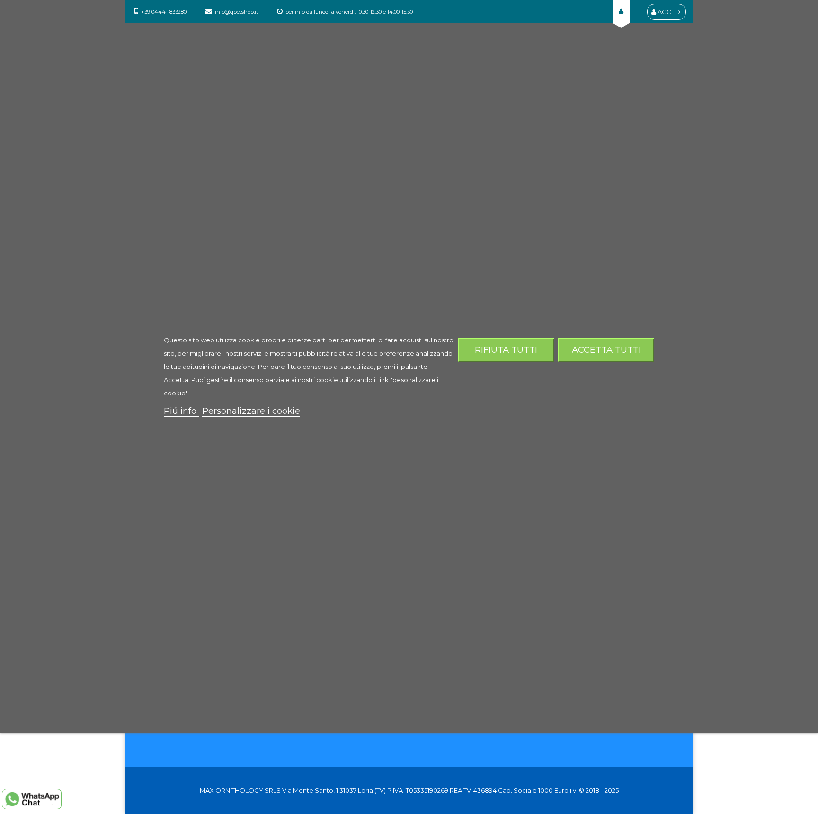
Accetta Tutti (606, 349)
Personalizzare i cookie (251, 411)
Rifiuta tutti (506, 349)
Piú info (181, 411)
